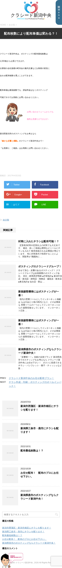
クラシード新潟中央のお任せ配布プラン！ (31, 378)
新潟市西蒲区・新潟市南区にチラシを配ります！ (26, 528)
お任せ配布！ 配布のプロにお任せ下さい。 (24, 539)
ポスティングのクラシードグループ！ (40, 266)
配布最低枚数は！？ (32, 450)
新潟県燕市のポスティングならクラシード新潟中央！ (40, 497)
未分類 (6, 220)
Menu (59, 13)
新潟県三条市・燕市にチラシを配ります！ (23, 531)
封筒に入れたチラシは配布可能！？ (38, 241)
